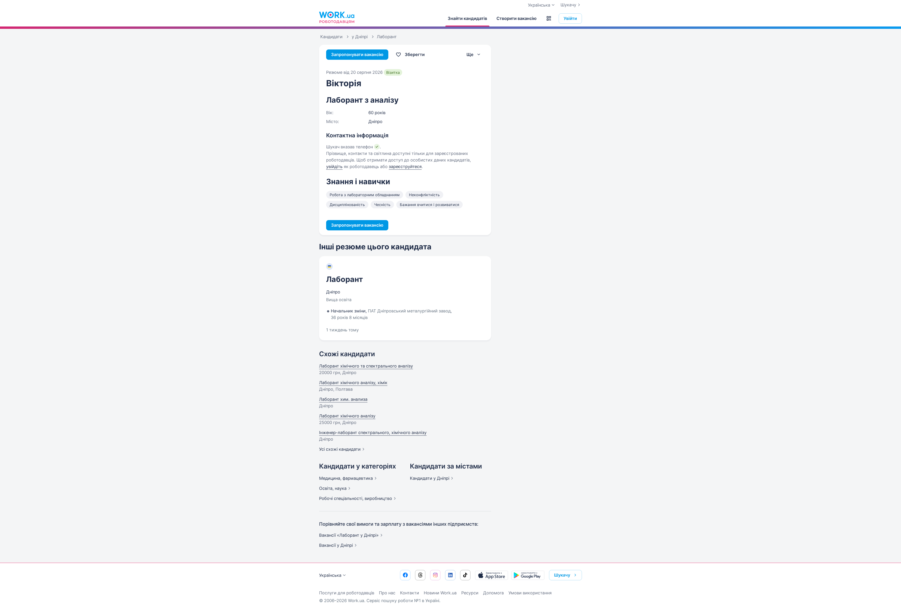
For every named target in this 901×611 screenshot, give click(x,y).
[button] (549, 18)
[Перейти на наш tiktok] (465, 575)
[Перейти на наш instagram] (435, 575)
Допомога (493, 592)
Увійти (570, 18)
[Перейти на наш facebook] (405, 575)
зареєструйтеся (405, 166)
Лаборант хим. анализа (343, 399)
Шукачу (568, 4)
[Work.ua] (336, 17)
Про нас (387, 592)
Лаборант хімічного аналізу (347, 415)
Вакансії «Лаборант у (349, 535)
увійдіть (334, 166)
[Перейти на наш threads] (420, 575)
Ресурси (469, 592)
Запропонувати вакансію (357, 54)
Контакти (409, 592)
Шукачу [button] (562, 575)
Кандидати (429, 478)
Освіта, (333, 488)
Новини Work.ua (440, 592)
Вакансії (336, 545)
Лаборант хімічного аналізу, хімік (353, 382)
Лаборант (344, 279)
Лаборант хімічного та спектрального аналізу (366, 366)
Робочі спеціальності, (355, 498)
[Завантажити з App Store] (491, 575)
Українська (330, 575)
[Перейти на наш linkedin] (450, 575)
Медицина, (346, 478)
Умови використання (530, 592)
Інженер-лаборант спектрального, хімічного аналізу (373, 432)
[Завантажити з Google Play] (528, 575)
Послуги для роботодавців (346, 592)
